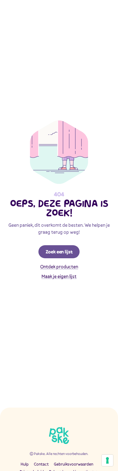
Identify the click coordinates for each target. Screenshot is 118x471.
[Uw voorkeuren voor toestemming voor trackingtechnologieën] (107, 460)
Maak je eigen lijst (59, 276)
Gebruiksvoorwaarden (73, 464)
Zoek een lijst (59, 252)
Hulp (25, 464)
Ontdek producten (59, 266)
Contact (41, 464)
